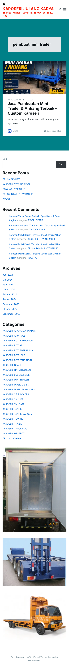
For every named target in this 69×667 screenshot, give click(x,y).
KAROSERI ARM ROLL (14, 335)
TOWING (32, 257)
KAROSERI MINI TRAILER (21, 100)
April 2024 (8, 284)
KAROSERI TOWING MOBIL (17, 184)
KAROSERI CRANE (12, 365)
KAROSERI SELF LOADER (16, 394)
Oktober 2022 (10, 309)
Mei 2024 (7, 279)
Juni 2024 (8, 274)
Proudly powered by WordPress (25, 657)
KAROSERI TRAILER (13, 423)
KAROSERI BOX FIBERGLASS (18, 350)
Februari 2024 (10, 294)
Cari (5, 158)
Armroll (6, 198)
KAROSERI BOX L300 (14, 355)
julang (15, 131)
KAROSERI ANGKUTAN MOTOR (19, 330)
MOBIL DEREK (35, 220)
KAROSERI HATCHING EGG (17, 369)
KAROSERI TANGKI (12, 409)
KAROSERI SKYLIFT (13, 399)
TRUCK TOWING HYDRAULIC (18, 194)
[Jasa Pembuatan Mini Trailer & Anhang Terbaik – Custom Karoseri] (34, 77)
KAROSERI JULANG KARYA (28, 8)
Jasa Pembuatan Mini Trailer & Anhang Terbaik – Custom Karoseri (32, 108)
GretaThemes (34, 660)
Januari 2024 (9, 299)
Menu (64, 9)
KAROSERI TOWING (13, 418)
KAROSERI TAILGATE (13, 404)
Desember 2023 (11, 304)
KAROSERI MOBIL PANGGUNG (18, 389)
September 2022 (11, 313)
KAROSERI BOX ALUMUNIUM (18, 340)
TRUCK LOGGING (12, 438)
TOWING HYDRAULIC (14, 189)
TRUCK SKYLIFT (11, 179)
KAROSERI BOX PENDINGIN (17, 360)
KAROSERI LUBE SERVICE (16, 374)
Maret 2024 (9, 289)
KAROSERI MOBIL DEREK (16, 384)
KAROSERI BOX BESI (13, 345)
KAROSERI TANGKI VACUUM (17, 414)
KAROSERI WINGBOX (14, 433)
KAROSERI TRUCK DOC (15, 428)
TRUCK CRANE (37, 229)
